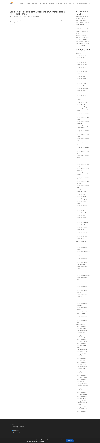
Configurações (39, 441)
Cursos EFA (59, 3)
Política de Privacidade (19, 433)
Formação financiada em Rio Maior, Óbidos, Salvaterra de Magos (82, 18)
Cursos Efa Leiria (81, 215)
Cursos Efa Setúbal (81, 229)
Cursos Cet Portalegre (82, 88)
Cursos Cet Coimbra (82, 71)
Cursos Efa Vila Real (82, 236)
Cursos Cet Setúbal (81, 95)
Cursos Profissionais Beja (83, 251)
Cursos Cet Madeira (82, 86)
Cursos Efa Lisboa (81, 217)
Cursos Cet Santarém (82, 93)
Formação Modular (81, 3)
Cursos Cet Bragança (82, 64)
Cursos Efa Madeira (82, 220)
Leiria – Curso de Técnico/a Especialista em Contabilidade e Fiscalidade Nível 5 (37, 12)
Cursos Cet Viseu (81, 104)
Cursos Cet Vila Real (82, 102)
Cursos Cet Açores (81, 55)
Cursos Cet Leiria (35, 16)
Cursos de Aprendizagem (47, 3)
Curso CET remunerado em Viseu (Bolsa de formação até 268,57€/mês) (82, 43)
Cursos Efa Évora (81, 208)
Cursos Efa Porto (81, 225)
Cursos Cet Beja (81, 60)
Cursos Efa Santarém (82, 227)
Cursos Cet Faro (81, 76)
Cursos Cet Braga (81, 62)
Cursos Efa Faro (81, 210)
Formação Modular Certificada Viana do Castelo (82, 402)
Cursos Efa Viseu (81, 238)
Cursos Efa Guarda (81, 212)
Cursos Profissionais (69, 3)
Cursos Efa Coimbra (82, 205)
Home (21, 3)
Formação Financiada (16, 16)
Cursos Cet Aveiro (81, 57)
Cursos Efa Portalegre (82, 222)
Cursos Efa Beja (81, 194)
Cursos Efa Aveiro (81, 191)
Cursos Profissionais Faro (83, 275)
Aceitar (70, 440)
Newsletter (16, 430)
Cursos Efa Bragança (82, 199)
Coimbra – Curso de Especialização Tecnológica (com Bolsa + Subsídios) (82, 37)
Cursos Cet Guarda (81, 78)
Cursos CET (35, 3)
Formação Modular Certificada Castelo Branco (82, 345)
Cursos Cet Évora (81, 73)
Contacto (27, 3)
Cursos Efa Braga (81, 196)
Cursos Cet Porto (81, 90)
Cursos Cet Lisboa (81, 83)
